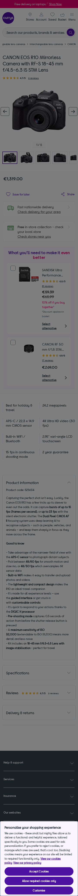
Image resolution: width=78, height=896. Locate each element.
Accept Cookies (39, 871)
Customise (39, 890)
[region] (39, 858)
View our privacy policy (27, 862)
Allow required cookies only (39, 881)
